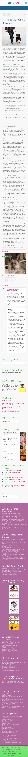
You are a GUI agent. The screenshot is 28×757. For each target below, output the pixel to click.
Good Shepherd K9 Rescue (9, 645)
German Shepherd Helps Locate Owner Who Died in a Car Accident (13, 515)
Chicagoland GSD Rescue (9, 644)
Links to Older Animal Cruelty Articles (12, 548)
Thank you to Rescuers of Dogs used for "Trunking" (13, 555)
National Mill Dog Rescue (9, 667)
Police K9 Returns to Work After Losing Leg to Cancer (13, 527)
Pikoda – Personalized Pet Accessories (12, 702)
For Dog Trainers (6, 695)
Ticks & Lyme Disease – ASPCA (8, 410)
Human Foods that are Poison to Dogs (12, 571)
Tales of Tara (5, 736)
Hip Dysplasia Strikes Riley (15, 479)
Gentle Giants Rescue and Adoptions (12, 665)
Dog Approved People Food (9, 570)
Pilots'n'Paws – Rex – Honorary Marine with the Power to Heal (14, 525)
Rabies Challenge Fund (7, 407)
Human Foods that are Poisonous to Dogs (11, 406)
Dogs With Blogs (6, 722)
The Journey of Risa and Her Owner (11, 742)
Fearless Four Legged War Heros (11, 513)
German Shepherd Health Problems (10, 404)
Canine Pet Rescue (7, 661)
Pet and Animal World (8, 669)
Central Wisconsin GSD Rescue (10, 642)
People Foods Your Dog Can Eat (10, 573)
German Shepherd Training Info (10, 724)
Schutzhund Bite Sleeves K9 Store (11, 703)
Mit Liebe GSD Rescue (8, 649)
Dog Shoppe (5, 390)
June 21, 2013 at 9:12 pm (12, 290)
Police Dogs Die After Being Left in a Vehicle (12, 552)
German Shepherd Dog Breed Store (12, 696)
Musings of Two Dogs (8, 728)
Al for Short (5, 717)
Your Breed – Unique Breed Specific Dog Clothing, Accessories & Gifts (13, 706)
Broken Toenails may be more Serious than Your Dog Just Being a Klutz (14, 469)
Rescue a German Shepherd (10, 650)
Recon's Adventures (7, 730)
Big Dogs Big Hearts (7, 719)
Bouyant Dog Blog (7, 720)
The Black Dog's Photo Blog (9, 741)
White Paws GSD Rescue (8, 652)
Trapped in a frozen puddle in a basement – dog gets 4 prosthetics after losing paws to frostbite (13, 558)
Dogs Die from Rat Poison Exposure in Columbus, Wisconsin (12, 540)
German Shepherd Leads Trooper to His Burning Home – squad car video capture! (13, 518)
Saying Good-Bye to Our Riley (8, 275)
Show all (23, 14)
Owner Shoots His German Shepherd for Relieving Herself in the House (13, 549)
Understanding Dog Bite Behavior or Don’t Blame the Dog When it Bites (15, 486)
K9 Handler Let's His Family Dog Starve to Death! (13, 543)
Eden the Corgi (6, 723)
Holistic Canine (6, 726)
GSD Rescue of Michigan (8, 648)
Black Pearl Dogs (6, 641)
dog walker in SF (11, 289)
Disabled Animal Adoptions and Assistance (13, 662)
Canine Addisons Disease (7, 400)
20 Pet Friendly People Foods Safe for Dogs (13, 569)
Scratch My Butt (6, 734)
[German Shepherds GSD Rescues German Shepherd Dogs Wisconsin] (14, 3)
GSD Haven (5, 646)
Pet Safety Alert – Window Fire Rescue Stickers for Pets (12, 700)
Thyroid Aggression (16, 472)
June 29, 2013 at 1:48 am (13, 310)
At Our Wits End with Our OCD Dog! (16, 475)
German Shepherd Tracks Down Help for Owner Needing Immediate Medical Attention (13, 522)
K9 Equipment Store (7, 698)
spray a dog (16, 114)
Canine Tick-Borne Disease (7, 402)
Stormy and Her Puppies (9, 735)
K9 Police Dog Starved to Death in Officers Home (13, 545)
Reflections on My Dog (8, 732)
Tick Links (4, 408)
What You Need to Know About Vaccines (11, 411)
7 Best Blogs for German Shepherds (12, 716)
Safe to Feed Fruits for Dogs (9, 574)
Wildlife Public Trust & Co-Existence (11, 670)
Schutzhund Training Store (9, 705)
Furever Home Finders (8, 663)
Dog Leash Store (6, 694)
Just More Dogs (6, 727)
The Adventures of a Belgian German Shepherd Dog (12, 738)
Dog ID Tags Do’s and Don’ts (17, 477)
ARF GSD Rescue (6, 639)
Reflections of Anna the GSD (10, 731)
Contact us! (11, 682)
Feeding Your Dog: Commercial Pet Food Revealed (13, 403)
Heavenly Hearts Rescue (8, 666)
